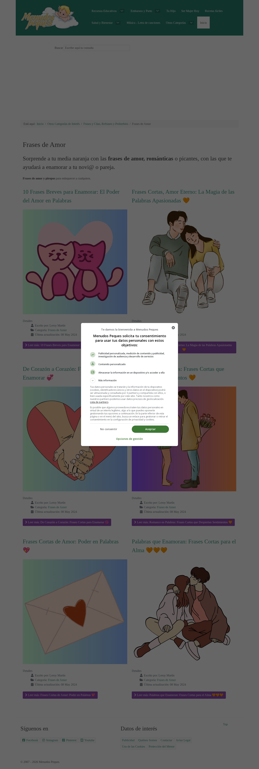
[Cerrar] (173, 327)
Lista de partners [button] (99, 402)
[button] (129, 380)
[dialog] (129, 384)
